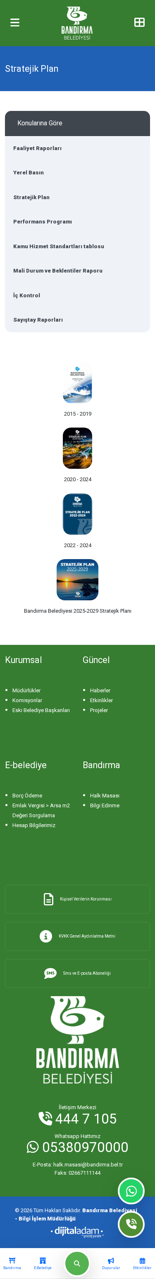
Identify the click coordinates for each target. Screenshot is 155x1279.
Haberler (100, 690)
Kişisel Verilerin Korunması (86, 899)
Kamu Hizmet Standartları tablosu (58, 246)
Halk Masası (104, 795)
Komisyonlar (27, 700)
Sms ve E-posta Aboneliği (87, 973)
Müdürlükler (26, 690)
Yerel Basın (28, 172)
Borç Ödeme (27, 795)
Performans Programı (42, 222)
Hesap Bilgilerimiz (33, 825)
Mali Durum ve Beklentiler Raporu (58, 271)
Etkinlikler (101, 700)
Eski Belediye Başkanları (41, 710)
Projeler (99, 710)
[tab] (12, 1263)
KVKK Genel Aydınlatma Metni (87, 936)
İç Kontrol (26, 295)
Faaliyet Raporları (37, 148)
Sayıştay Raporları (38, 320)
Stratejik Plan (31, 197)
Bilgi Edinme (104, 805)
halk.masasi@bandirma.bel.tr (78, 1164)
